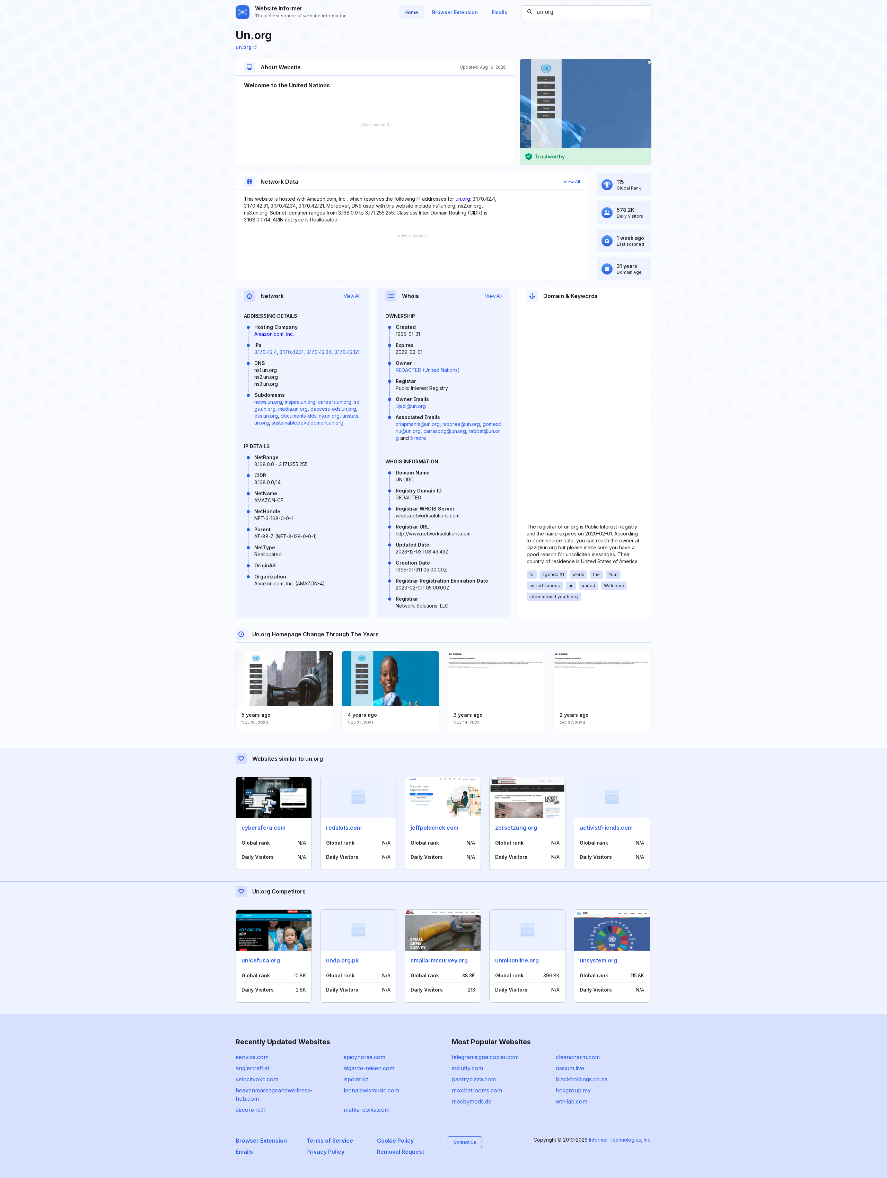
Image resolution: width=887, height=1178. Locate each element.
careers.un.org (334, 402)
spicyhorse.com (364, 1057)
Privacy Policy (325, 1151)
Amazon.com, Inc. (274, 334)
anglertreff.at (252, 1068)
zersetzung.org (516, 827)
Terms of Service (329, 1140)
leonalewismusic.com (371, 1090)
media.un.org (293, 409)
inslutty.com (467, 1068)
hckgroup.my (573, 1090)
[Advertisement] (375, 143)
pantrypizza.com (474, 1079)
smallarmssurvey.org (439, 960)
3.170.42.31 (292, 352)
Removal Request (400, 1151)
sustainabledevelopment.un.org (307, 423)
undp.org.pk (342, 960)
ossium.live (570, 1068)
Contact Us (465, 1142)
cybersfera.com (263, 827)
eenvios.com (252, 1057)
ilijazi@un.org (411, 406)
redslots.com (344, 827)
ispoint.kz (356, 1079)
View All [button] (571, 181)
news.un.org (268, 402)
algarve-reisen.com (369, 1068)
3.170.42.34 (319, 352)
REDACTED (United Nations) (428, 370)
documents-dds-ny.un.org (310, 416)
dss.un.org (266, 416)
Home (411, 12)
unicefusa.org (260, 960)
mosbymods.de (471, 1101)
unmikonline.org (517, 960)
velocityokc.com (257, 1079)
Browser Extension (455, 12)
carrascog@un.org (444, 431)
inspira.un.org (300, 402)
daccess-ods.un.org (333, 409)
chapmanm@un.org (418, 424)
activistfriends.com (606, 827)
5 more (418, 438)
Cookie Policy (395, 1140)
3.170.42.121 (347, 352)
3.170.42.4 (265, 352)
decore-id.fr (251, 1109)
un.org (244, 47)
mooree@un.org (461, 424)
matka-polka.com (366, 1109)
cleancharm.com (578, 1057)
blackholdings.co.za (581, 1079)
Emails (499, 12)
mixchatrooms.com (477, 1090)
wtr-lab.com (571, 1101)
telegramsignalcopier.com (485, 1057)
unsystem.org (598, 960)
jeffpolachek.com (434, 827)
